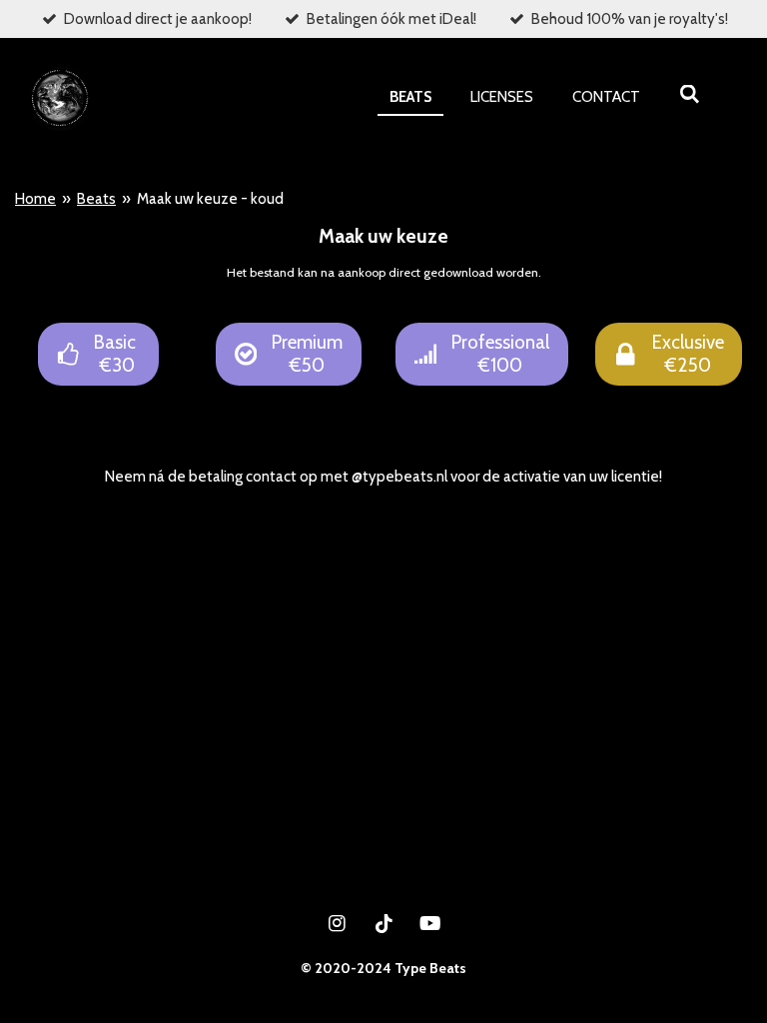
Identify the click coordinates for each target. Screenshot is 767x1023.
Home (35, 199)
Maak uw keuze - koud (210, 199)
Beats (96, 199)
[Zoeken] (689, 95)
